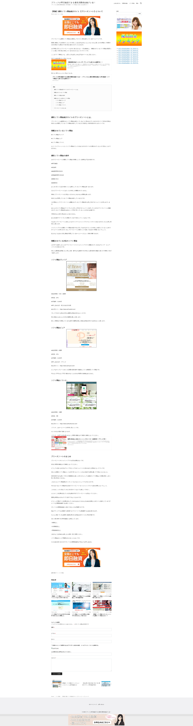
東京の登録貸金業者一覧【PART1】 (128, 48)
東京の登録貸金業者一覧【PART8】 (128, 63)
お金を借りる (117, 3)
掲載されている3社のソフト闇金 (62, 98)
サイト (53, 639)
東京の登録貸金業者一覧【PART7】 (128, 61)
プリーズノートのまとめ (60, 108)
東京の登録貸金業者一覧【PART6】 (128, 59)
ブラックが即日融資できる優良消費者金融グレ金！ (73, 2)
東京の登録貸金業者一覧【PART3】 (128, 53)
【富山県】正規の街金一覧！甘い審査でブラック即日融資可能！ (91, 684)
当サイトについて (93, 704)
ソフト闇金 (131, 3)
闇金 (137, 3)
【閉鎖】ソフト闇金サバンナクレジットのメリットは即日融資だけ (70, 684)
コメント (53, 658)
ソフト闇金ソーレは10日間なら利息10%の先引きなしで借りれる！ (81, 614)
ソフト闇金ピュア (60, 102)
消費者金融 (124, 3)
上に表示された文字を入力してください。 (61, 651)
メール (53, 633)
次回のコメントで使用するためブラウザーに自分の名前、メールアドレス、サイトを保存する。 (76, 645)
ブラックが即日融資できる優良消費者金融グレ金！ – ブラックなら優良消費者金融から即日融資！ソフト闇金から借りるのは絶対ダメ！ (81, 77)
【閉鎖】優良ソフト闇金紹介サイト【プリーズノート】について (75, 696)
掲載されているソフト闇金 (60, 92)
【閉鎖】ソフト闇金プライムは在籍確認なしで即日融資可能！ (81, 596)
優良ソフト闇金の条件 (59, 95)
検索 (117, 11)
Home (52, 696)
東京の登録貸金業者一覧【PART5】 (128, 57)
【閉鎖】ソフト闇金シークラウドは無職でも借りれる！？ (102, 596)
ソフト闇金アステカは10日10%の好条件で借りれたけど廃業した (60, 614)
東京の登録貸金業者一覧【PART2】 (128, 51)
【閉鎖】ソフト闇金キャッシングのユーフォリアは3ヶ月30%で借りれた (60, 596)
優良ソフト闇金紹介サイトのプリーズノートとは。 (66, 89)
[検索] (141, 3)
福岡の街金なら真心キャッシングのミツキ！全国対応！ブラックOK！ (87, 439)
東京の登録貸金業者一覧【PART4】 (128, 55)
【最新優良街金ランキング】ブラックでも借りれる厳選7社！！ (85, 62)
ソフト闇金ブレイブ (61, 100)
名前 (52, 627)
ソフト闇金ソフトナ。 (61, 105)
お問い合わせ (101, 704)
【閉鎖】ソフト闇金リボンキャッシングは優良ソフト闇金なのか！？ (102, 614)
